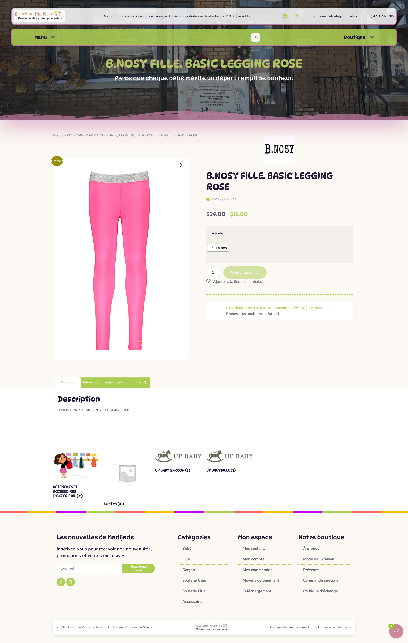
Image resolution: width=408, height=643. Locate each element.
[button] (53, 37)
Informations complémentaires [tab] (105, 382)
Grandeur (218, 233)
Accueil (58, 135)
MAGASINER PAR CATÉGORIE (91, 135)
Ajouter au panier (245, 272)
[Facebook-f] (61, 582)
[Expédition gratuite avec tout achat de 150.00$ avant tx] (216, 311)
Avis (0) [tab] (140, 382)
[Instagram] (70, 582)
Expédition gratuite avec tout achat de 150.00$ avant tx (274, 308)
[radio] (218, 247)
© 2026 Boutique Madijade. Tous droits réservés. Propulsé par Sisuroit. (105, 627)
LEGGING (127, 135)
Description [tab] (68, 382)
